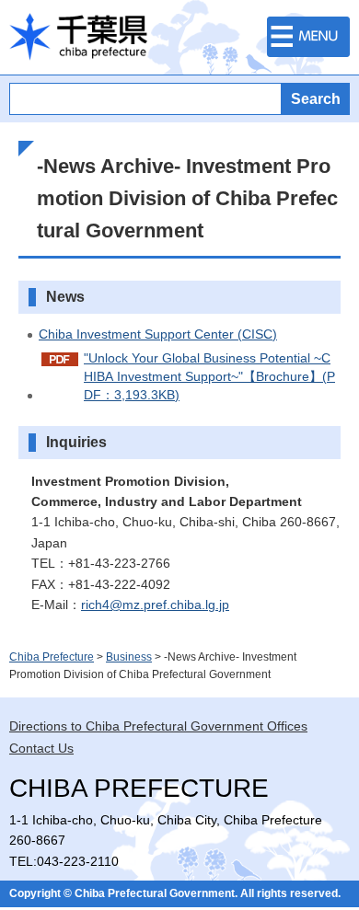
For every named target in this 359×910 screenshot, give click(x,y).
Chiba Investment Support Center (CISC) (158, 334)
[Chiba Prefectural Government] (78, 37)
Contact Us (41, 748)
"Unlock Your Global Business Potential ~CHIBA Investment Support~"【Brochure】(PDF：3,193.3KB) (209, 376)
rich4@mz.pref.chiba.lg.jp (155, 604)
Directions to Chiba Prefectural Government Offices (158, 726)
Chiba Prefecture (51, 657)
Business (129, 657)
